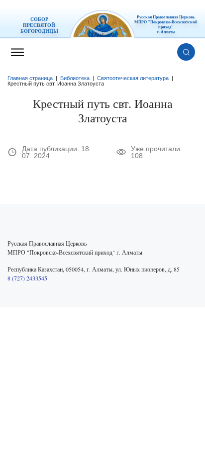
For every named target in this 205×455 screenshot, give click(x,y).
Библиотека (75, 78)
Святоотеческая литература (133, 78)
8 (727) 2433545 (27, 278)
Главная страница (30, 78)
